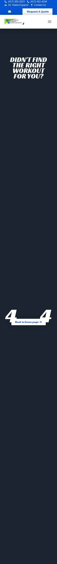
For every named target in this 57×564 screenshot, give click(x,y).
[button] (50, 22)
